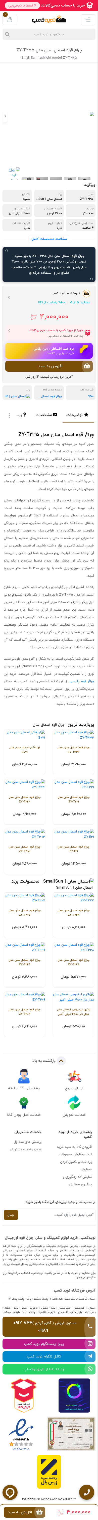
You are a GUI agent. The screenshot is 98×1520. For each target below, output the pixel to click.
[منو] (88, 20)
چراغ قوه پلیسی (82, 681)
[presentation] (93, 116)
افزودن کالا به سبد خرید (74, 1147)
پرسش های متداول (27, 1142)
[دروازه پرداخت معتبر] (49, 1472)
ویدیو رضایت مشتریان (25, 1149)
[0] (10, 19)
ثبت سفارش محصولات (75, 1154)
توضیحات (74, 414)
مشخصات (44, 414)
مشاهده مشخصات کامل (49, 239)
